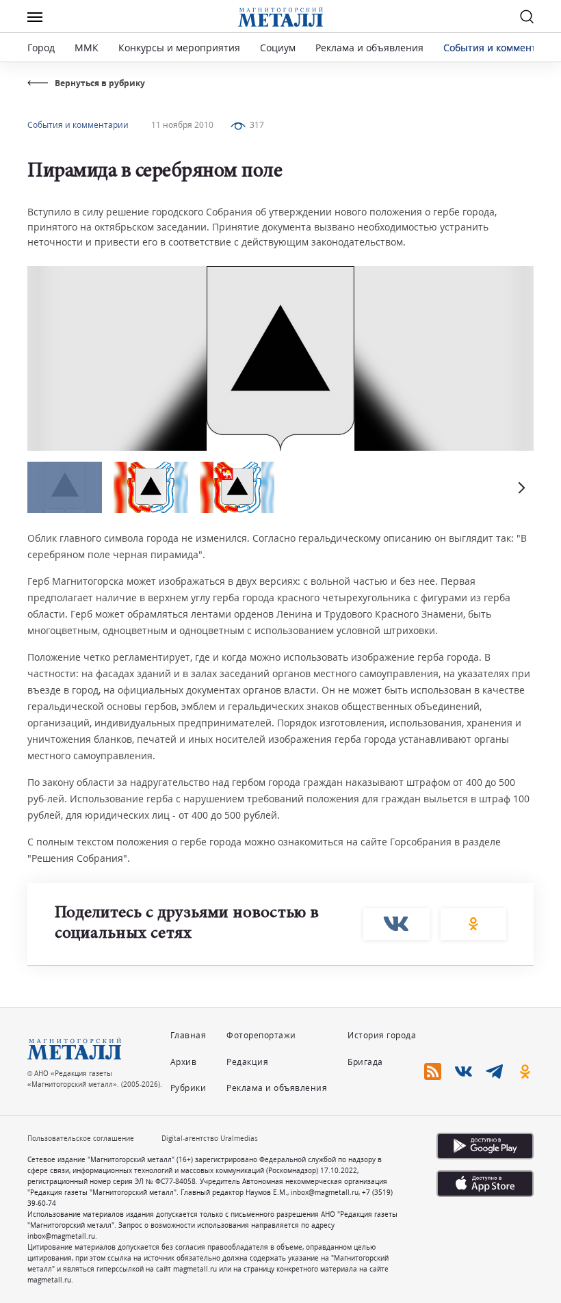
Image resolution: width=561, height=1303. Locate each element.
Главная (188, 1035)
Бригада (365, 1062)
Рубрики (188, 1088)
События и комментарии (501, 47)
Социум (278, 47)
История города (382, 1035)
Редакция (247, 1062)
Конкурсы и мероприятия (180, 47)
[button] (520, 487)
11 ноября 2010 (182, 125)
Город (41, 47)
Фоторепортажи (261, 1035)
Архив (183, 1062)
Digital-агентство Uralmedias (209, 1138)
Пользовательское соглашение (80, 1138)
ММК (87, 47)
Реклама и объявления (369, 47)
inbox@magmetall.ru (324, 1192)
